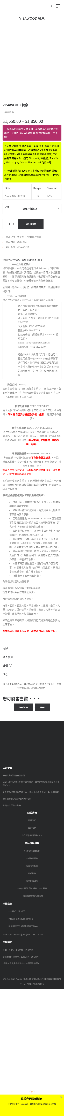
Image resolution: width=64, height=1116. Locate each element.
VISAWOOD (14, 259)
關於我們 (32, 820)
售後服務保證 (32, 865)
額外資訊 (8, 657)
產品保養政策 (32, 880)
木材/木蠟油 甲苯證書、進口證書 (32, 888)
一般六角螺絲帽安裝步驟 (14, 775)
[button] (32, 1099)
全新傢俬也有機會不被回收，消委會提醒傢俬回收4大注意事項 (31, 792)
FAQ (5, 674)
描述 (5, 648)
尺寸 (6, 207)
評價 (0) (7, 665)
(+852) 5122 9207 (17, 911)
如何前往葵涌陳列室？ (32, 835)
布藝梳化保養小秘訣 (12, 805)
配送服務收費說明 (32, 850)
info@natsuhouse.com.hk (21, 918)
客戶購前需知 (32, 858)
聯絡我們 (32, 827)
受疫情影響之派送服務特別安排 (17, 798)
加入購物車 (31, 224)
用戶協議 (32, 873)
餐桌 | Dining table (32, 259)
